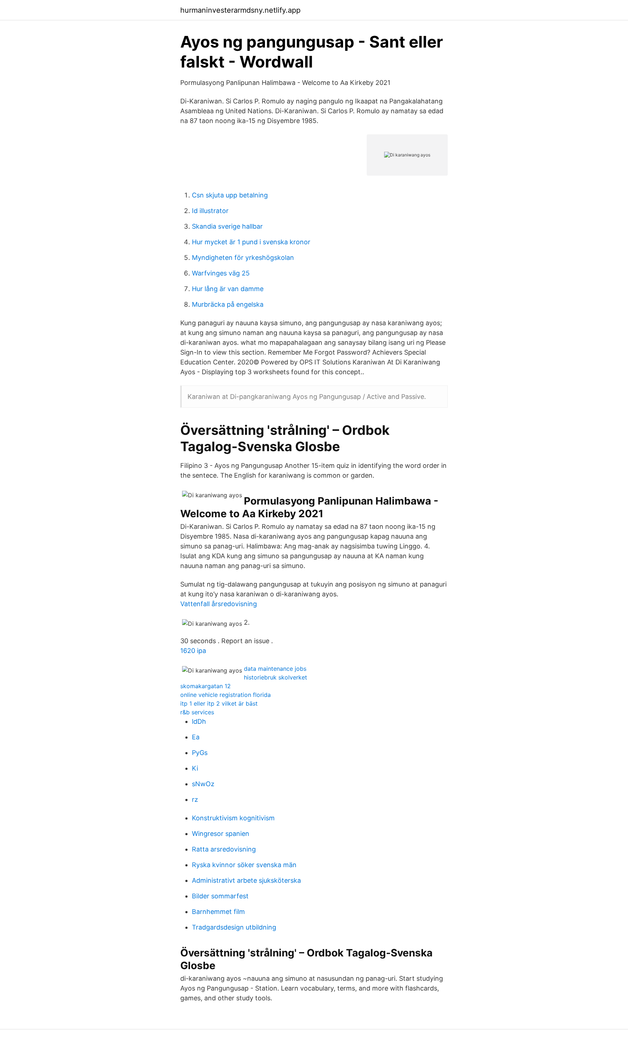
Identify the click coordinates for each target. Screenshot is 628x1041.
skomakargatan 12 (205, 686)
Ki (195, 768)
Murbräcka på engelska (227, 304)
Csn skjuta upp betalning (230, 195)
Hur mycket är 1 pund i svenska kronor (251, 242)
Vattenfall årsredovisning (218, 604)
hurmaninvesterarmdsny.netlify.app (240, 10)
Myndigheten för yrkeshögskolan (243, 257)
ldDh (199, 721)
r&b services (197, 712)
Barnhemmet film (218, 911)
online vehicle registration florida (225, 694)
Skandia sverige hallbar (227, 226)
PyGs (200, 752)
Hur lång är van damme (227, 289)
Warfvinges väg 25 (221, 273)
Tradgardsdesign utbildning (234, 927)
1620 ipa (193, 650)
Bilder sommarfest (220, 896)
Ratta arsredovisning (224, 849)
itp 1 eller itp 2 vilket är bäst (219, 703)
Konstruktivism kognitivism (233, 818)
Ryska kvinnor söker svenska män (244, 865)
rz (195, 799)
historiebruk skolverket (275, 677)
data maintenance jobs (275, 668)
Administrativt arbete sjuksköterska (246, 880)
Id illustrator (210, 211)
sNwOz (203, 784)
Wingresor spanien (220, 833)
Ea (196, 737)
